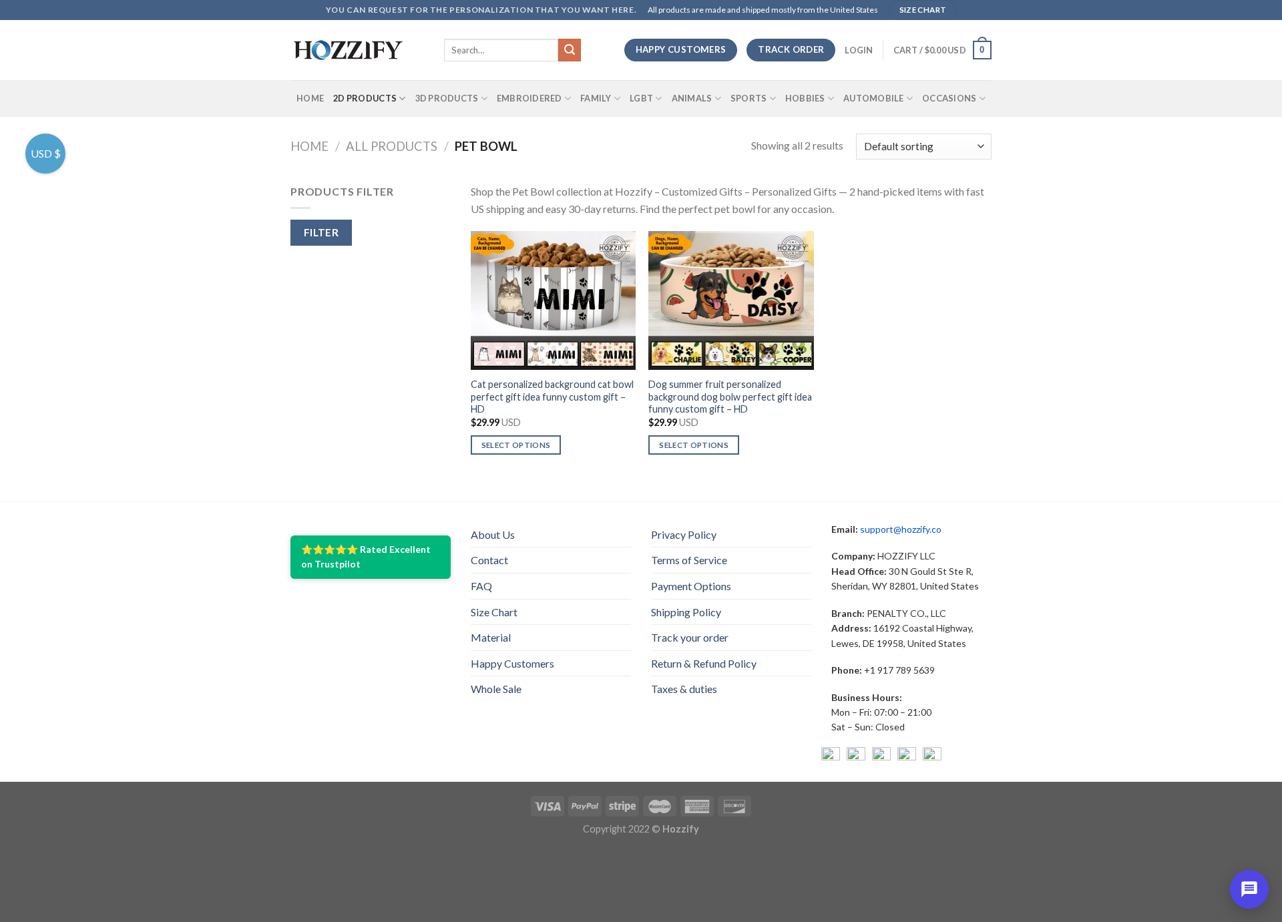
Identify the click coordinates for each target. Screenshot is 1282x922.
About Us (493, 534)
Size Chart (494, 612)
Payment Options (691, 586)
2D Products (365, 98)
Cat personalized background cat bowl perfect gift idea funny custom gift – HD (552, 397)
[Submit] (569, 50)
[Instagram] (856, 756)
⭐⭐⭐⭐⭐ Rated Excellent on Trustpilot (366, 556)
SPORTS (748, 98)
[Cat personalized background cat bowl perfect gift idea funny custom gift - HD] (553, 300)
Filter (321, 232)
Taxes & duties (684, 688)
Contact (489, 559)
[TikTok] (932, 756)
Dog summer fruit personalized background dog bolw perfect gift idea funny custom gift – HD (730, 397)
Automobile (873, 98)
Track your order (689, 637)
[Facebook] (830, 756)
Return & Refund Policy (704, 663)
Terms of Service (689, 559)
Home (310, 98)
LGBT (641, 98)
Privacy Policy (683, 534)
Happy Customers (512, 663)
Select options (516, 445)
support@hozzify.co (900, 529)
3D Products (447, 98)
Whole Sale (496, 688)
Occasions (949, 98)
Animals (692, 98)
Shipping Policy (686, 612)
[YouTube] (881, 756)
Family (596, 98)
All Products (391, 146)
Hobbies (805, 98)
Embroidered (529, 98)
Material (491, 637)
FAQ (481, 586)
